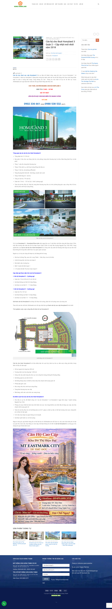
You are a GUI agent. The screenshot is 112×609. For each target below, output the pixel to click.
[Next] (76, 542)
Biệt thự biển (59, 4)
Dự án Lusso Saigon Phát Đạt (80, 567)
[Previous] (13, 542)
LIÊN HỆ (81, 4)
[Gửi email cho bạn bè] (53, 59)
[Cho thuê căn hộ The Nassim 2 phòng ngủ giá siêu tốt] (20, 535)
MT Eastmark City (85, 573)
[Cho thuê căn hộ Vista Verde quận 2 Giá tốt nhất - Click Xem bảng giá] (69, 535)
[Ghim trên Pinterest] (56, 59)
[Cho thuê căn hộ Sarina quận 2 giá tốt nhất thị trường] (52, 536)
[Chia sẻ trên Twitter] (50, 59)
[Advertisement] (56, 20)
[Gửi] (97, 40)
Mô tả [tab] (14, 69)
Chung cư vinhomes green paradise (82, 563)
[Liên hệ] (4, 603)
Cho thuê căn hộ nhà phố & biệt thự (63, 37)
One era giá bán (92, 49)
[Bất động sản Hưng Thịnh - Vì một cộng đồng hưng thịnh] (21, 4)
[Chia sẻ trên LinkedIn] (59, 59)
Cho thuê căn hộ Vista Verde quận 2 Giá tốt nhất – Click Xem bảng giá (68, 544)
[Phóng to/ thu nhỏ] (6, 599)
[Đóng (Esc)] (1, 599)
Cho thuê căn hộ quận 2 (52, 39)
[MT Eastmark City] (44, 476)
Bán (65, 4)
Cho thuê (70, 4)
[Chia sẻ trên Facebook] (47, 59)
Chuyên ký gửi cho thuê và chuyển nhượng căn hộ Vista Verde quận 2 (36, 544)
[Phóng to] (15, 57)
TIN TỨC (76, 4)
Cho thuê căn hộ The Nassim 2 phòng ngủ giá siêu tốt (19, 543)
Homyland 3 (55, 55)
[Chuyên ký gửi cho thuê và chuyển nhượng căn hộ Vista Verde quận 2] (36, 536)
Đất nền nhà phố (49, 4)
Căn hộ (41, 4)
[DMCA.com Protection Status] (56, 595)
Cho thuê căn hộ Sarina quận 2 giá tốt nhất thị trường (51, 544)
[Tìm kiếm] (98, 4)
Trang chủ (35, 4)
